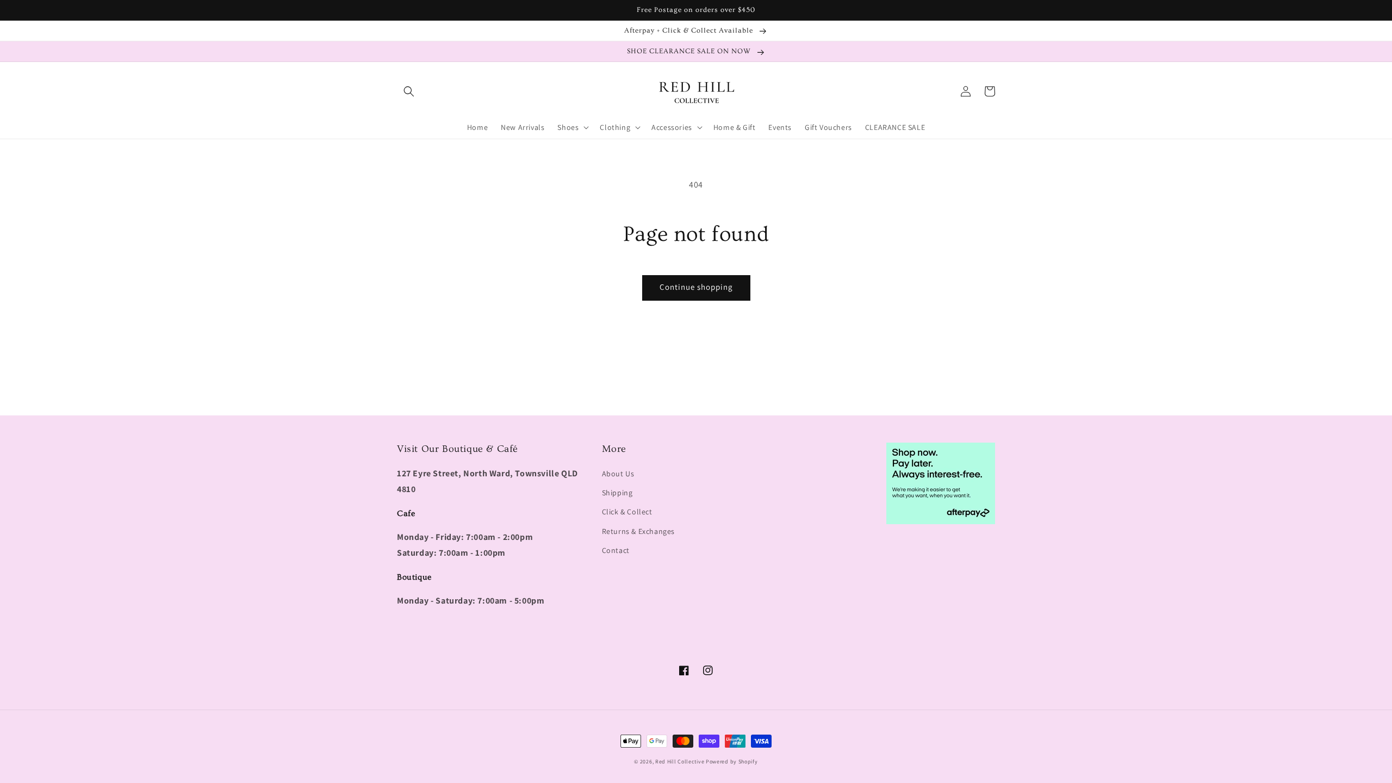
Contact (616, 550)
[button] (409, 91)
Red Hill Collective (679, 761)
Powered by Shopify (732, 761)
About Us (618, 473)
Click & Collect (627, 512)
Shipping (617, 493)
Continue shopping (696, 287)
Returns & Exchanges (638, 531)
